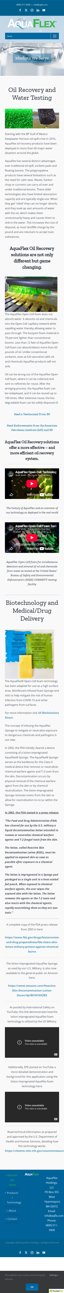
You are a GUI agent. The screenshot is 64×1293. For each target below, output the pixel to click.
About (12, 1210)
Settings (53, 1275)
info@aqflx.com (40, 4)
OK (32, 1286)
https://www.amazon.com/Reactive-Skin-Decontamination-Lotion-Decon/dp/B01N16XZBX (32, 990)
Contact (12, 1219)
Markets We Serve (12, 1180)
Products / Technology (12, 1197)
